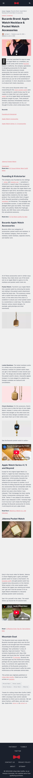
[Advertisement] (16, 143)
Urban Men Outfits (8, 677)
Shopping (10, 15)
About (12, 766)
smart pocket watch (20, 90)
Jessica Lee (14, 182)
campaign (5, 201)
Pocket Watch (7, 683)
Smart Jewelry (17, 683)
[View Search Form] (29, 3)
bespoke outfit (6, 581)
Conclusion (5, 166)
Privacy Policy (24, 762)
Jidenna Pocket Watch (9, 161)
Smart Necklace (7, 687)
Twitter (17, 751)
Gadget (4, 15)
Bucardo (26, 63)
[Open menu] (3, 3)
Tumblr (24, 747)
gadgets (11, 679)
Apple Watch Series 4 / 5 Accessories (14, 123)
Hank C (8, 34)
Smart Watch (17, 687)
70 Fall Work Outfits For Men (18, 217)
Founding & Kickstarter (9, 114)
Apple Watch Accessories (10, 119)
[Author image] (3, 34)
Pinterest (13, 747)
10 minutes (16, 657)
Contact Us (10, 762)
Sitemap (22, 766)
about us (15, 703)
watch (4, 96)
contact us (23, 703)
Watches (25, 687)
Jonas (6, 182)
